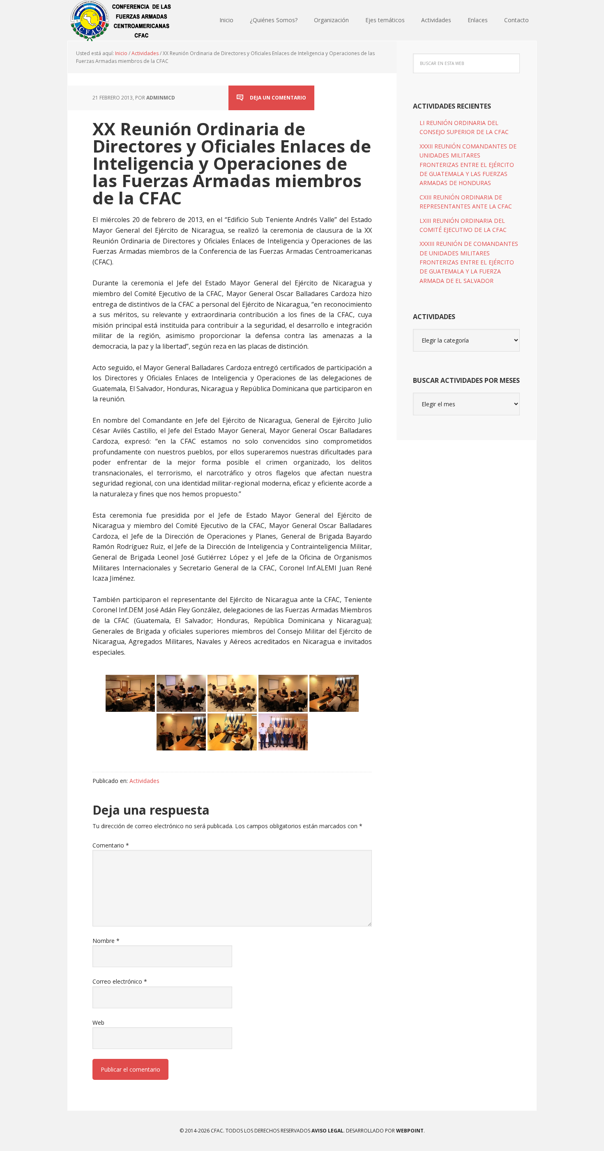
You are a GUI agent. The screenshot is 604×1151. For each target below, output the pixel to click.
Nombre (106, 941)
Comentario (110, 845)
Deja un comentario (278, 97)
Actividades (144, 781)
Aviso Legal (326, 1130)
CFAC (121, 20)
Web (98, 1022)
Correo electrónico (119, 981)
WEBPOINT (410, 1130)
